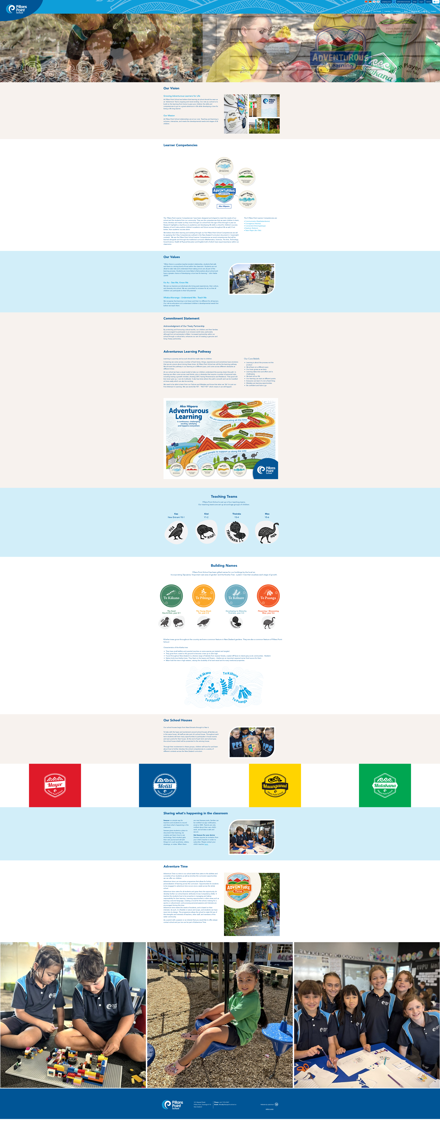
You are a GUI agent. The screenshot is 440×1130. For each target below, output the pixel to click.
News (406, 11)
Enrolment (397, 11)
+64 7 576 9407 (224, 1102)
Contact (433, 11)
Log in (421, 2)
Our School (366, 11)
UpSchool (271, 1104)
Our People (377, 11)
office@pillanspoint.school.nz (227, 1104)
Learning (387, 11)
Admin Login (270, 1109)
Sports (425, 11)
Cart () (428, 2)
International (415, 11)
